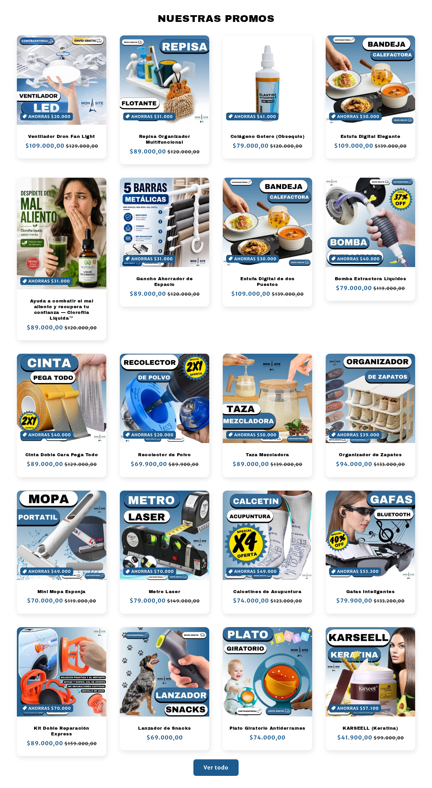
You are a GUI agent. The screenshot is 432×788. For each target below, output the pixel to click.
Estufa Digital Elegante (371, 136)
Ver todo (216, 767)
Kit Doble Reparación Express (61, 731)
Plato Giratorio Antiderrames (267, 728)
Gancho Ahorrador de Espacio (164, 281)
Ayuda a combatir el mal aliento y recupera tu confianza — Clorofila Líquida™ (61, 310)
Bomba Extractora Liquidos (370, 278)
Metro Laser (165, 591)
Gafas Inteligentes (370, 591)
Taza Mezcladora (267, 455)
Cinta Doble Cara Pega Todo (61, 455)
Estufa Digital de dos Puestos (267, 281)
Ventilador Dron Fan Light (61, 136)
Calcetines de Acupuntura (267, 591)
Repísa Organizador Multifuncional (164, 139)
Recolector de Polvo (164, 455)
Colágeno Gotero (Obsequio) (268, 136)
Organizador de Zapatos (370, 455)
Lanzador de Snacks (164, 728)
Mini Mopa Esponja (61, 591)
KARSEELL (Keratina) (370, 728)
